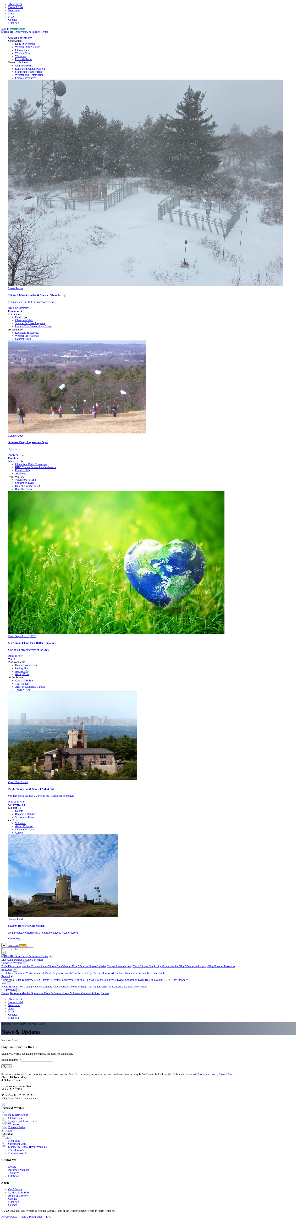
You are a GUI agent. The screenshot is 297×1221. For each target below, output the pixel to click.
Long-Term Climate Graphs (30, 68)
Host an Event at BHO (27, 485)
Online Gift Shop (24, 829)
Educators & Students (27, 332)
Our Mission (15, 1189)
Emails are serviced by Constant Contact (216, 1074)
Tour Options (22, 683)
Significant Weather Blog (28, 71)
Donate (19, 810)
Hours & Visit (15, 7)
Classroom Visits (24, 320)
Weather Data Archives (27, 46)
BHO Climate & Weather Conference (35, 467)
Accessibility (22, 671)
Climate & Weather (20, 37)
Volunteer (20, 823)
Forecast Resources (25, 77)
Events (13, 458)
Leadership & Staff (18, 1192)
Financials (13, 22)
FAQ (11, 16)
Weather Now (22, 53)
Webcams (20, 56)
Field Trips (21, 317)
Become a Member (17, 29)
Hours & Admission (26, 665)
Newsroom (14, 10)
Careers (19, 832)
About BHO (15, 4)
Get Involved (16, 804)
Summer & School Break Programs (27, 1146)
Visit (11, 659)
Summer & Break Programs (30, 323)
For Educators (16, 1149)
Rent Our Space (23, 489)
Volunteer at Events (25, 479)
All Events (21, 473)
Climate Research (24, 65)
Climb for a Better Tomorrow (31, 464)
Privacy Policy (9, 1216)
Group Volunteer (24, 826)
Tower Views (22, 689)
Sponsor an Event (24, 482)
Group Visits (22, 674)
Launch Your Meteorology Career (33, 326)
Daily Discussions (25, 43)
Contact (12, 19)
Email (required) (11, 1059)
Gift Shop (13, 1176)
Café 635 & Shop (24, 680)
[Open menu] (27, 946)
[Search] (4, 945)
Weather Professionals (27, 335)
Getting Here (22, 668)
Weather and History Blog (29, 74)
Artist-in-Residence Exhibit (30, 686)
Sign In (5, 28)
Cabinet (12, 1198)
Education (15, 311)
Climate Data (22, 50)
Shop (11, 13)
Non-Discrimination (31, 1216)
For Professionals (17, 1153)
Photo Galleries (23, 59)
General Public (23, 338)
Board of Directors (18, 1195)
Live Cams (13, 945)
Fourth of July (22, 470)
